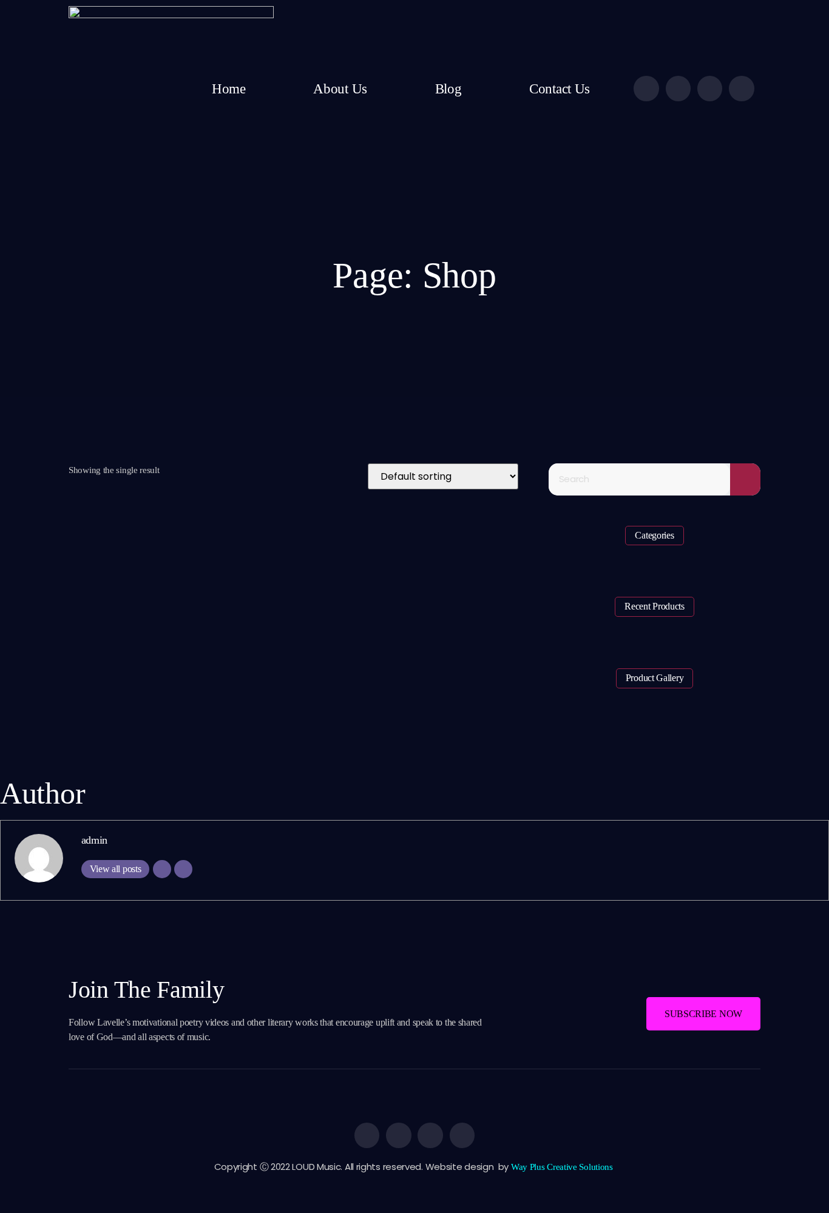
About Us (340, 88)
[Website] (183, 869)
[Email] (162, 869)
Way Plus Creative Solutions (563, 1167)
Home (229, 88)
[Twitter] (678, 88)
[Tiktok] (741, 88)
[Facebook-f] (646, 88)
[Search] (745, 479)
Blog (448, 88)
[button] (703, 1013)
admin (94, 840)
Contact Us (559, 88)
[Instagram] (710, 88)
